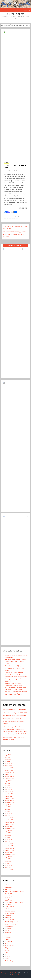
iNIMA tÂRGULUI (10, 928)
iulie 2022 (8, 859)
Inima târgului (9, 926)
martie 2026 (8, 765)
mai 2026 (7, 761)
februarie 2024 (9, 817)
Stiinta (7, 958)
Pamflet (7, 939)
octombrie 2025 (9, 776)
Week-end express (10, 961)
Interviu (7, 930)
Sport (6, 954)
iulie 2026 (8, 757)
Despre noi (8, 904)
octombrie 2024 (9, 800)
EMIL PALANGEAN (10, 913)
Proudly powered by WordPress (9, 973)
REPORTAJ (8, 950)
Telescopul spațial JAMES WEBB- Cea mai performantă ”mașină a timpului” (14, 721)
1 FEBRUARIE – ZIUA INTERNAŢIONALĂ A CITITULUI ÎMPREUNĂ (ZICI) (15, 227)
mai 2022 (7, 863)
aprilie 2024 (8, 813)
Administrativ (9, 887)
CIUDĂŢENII (8, 900)
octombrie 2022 (9, 852)
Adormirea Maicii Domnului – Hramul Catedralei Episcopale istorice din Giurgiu (15, 661)
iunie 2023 (8, 835)
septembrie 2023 (10, 828)
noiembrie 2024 (9, 798)
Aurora (5, 718)
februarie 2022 (9, 870)
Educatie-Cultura (10, 911)
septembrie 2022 (10, 854)
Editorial (7, 909)
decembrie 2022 (9, 848)
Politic (7, 943)
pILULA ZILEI (6, 162)
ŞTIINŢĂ (7, 956)
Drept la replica (9, 906)
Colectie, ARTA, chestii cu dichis (14, 902)
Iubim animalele (9, 935)
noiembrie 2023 (9, 824)
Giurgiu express (15, 14)
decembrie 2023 (9, 822)
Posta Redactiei (9, 945)
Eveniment (8, 915)
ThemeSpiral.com (16, 975)
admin (5, 171)
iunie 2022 (8, 861)
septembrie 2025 (10, 778)
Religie (7, 948)
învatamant (8, 932)
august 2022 (8, 857)
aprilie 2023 (8, 839)
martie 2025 (8, 789)
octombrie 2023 (9, 826)
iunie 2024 (8, 809)
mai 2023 (7, 837)
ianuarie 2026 (9, 770)
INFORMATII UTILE (10, 924)
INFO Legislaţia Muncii (11, 922)
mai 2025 (7, 785)
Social (6, 952)
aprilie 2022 (8, 865)
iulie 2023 (8, 833)
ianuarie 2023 (9, 846)
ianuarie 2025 (9, 794)
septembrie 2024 (10, 802)
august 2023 (8, 831)
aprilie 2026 (8, 763)
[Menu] (2, 9)
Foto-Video (8, 917)
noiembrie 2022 (9, 850)
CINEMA (7, 898)
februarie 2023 (9, 844)
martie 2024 (8, 815)
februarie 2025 (9, 791)
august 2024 (8, 804)
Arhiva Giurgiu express (11, 895)
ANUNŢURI (8, 889)
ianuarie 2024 (9, 820)
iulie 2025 (8, 783)
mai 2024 (7, 811)
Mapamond (8, 937)
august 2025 (8, 781)
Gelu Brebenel (7, 216)
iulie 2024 (8, 807)
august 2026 (8, 755)
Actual (7, 885)
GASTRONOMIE (9, 919)
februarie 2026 (9, 768)
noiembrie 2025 (9, 774)
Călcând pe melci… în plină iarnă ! (17, 709)
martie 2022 (8, 867)
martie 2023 (8, 841)
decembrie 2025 (9, 772)
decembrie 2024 (9, 796)
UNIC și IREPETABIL (12, 218)
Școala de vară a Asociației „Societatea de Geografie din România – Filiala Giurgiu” (16, 668)
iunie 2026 (8, 759)
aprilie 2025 (8, 787)
